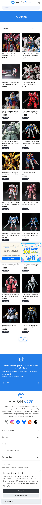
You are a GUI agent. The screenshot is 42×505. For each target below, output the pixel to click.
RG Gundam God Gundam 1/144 (29, 173)
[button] (2, 3)
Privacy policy (8, 501)
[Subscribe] (35, 382)
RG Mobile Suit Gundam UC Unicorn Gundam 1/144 (30, 83)
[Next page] (25, 339)
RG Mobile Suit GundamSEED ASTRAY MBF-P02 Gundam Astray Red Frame (10, 203)
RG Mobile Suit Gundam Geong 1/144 (9, 326)
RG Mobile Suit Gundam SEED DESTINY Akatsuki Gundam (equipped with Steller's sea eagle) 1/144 (11, 173)
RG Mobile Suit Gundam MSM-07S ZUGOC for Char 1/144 (11, 295)
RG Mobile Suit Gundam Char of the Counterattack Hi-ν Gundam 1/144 (10, 265)
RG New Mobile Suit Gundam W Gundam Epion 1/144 (10, 54)
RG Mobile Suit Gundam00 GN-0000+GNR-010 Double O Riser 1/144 (11, 234)
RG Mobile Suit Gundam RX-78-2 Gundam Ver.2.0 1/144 (10, 112)
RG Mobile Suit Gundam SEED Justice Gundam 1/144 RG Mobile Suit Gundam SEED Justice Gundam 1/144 (30, 265)
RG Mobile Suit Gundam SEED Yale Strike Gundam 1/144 (11, 83)
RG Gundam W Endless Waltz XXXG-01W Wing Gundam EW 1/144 (30, 142)
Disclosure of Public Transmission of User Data (15, 467)
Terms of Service (7, 464)
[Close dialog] (40, 244)
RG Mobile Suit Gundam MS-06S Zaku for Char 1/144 (30, 203)
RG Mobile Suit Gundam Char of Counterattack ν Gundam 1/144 (30, 295)
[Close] (39, 471)
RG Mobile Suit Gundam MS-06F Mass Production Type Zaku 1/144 (10, 142)
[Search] (37, 7)
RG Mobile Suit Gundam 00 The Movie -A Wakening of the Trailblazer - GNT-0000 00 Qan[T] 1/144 (30, 234)
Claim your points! (11, 258)
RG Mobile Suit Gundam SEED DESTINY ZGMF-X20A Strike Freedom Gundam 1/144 (30, 54)
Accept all (21, 491)
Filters (6, 28)
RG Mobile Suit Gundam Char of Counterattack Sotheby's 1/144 (30, 112)
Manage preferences (21, 495)
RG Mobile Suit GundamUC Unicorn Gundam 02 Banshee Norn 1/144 (30, 326)
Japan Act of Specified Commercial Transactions (16, 470)
